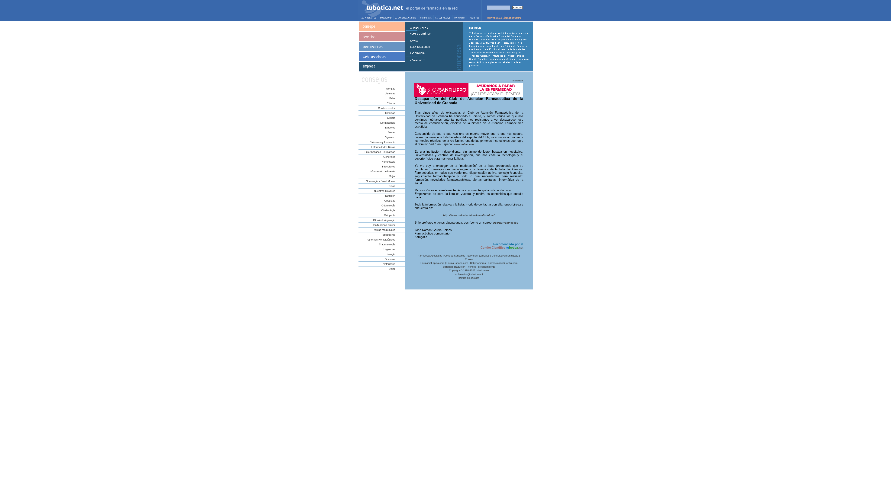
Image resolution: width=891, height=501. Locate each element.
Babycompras (478, 263)
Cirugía (391, 117)
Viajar (392, 268)
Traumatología (387, 244)
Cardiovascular (386, 108)
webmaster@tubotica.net (469, 274)
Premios (471, 266)
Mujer (392, 176)
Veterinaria (389, 264)
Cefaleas (390, 113)
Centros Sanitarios (454, 255)
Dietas (391, 132)
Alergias (390, 88)
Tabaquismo (388, 234)
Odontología (388, 205)
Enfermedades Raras (383, 147)
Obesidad (389, 200)
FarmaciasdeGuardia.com (502, 263)
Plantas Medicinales (384, 229)
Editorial (447, 266)
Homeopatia (388, 161)
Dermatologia (387, 122)
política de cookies (468, 277)
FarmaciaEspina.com (432, 263)
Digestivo (390, 137)
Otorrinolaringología (384, 220)
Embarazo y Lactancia (382, 142)
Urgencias (389, 249)
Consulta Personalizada (505, 255)
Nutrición (390, 195)
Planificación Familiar (383, 225)
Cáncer (391, 103)
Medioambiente (486, 266)
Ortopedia (389, 215)
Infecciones (388, 166)
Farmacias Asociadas (430, 255)
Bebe (392, 98)
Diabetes (390, 127)
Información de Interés (382, 171)
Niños (392, 186)
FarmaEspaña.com (457, 263)
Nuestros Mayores (384, 190)
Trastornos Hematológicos (380, 239)
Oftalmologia (388, 210)
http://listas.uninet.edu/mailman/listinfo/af (468, 215)
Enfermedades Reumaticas (380, 152)
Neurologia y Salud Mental (380, 181)
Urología (390, 254)
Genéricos (389, 156)
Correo (469, 259)
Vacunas (390, 259)
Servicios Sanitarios (478, 255)
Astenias (390, 93)
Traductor (459, 266)
